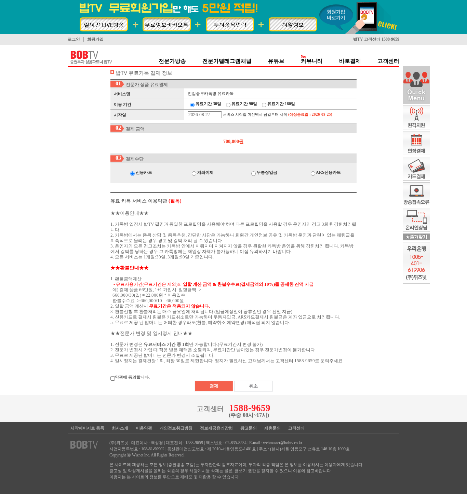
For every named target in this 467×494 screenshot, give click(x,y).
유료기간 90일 (243, 103)
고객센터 (388, 61)
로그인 (74, 39)
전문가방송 (172, 61)
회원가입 (95, 39)
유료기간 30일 (208, 103)
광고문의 (248, 428)
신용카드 (143, 172)
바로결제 (350, 61)
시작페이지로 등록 (87, 428)
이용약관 (144, 428)
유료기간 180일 (280, 103)
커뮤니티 (312, 61)
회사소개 (120, 428)
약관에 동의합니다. (132, 377)
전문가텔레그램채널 (227, 61)
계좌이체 (205, 172)
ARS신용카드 (328, 172)
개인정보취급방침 (176, 428)
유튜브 (276, 61)
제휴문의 (272, 428)
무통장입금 (266, 172)
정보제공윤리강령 (216, 428)
